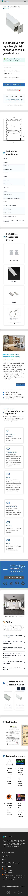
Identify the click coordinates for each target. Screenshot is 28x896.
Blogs (4, 859)
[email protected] (8, 870)
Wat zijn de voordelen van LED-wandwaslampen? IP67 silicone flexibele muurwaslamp (20, 778)
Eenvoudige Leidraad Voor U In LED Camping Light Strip (9, 809)
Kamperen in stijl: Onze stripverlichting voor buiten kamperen (20, 810)
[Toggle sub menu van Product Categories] (24, 852)
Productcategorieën (8, 852)
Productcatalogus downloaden (11, 863)
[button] (13, 735)
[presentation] (9, 762)
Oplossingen (5, 856)
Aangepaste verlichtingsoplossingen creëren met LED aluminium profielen (9, 776)
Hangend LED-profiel (14, 6)
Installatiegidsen (7, 866)
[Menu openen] (25, 1)
